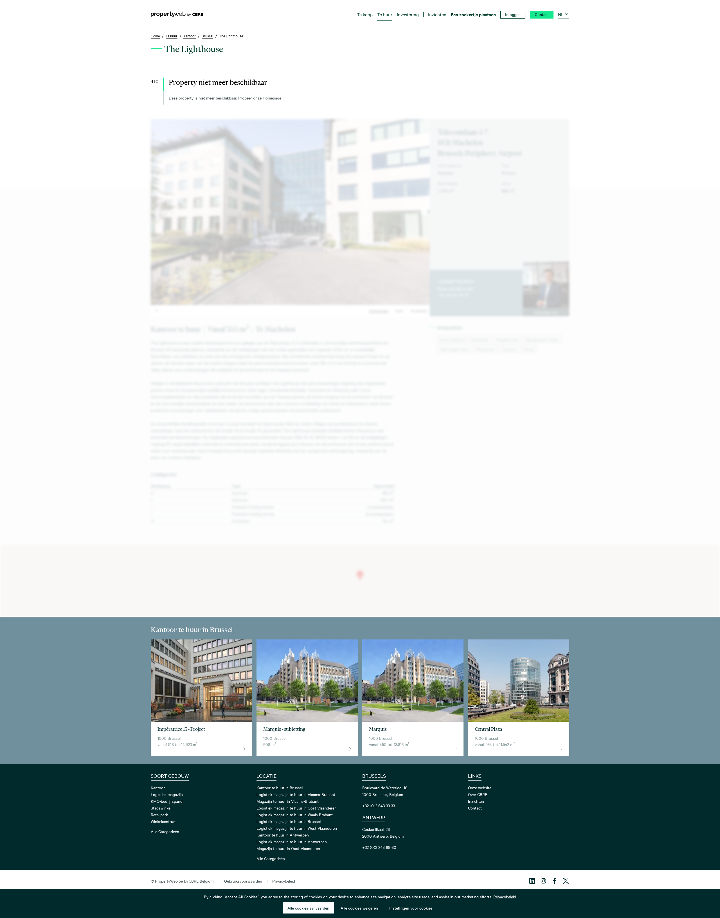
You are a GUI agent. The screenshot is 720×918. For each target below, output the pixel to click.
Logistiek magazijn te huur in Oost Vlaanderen (296, 808)
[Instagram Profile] (543, 881)
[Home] (177, 14)
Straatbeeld (419, 310)
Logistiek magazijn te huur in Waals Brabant (294, 814)
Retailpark (159, 814)
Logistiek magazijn (167, 794)
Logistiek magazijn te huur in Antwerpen (291, 841)
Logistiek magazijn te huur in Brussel (288, 821)
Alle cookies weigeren (359, 908)
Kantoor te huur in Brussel (279, 787)
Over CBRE (477, 794)
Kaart (399, 310)
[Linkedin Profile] (532, 881)
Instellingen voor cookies (411, 908)
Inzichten (476, 801)
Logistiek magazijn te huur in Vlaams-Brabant (295, 794)
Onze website (479, 787)
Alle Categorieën (165, 831)
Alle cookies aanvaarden (308, 908)
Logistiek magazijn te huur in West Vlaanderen (296, 828)
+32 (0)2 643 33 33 (378, 805)
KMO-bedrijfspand (167, 801)
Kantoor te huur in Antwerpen (282, 835)
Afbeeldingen (379, 310)
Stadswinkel (161, 808)
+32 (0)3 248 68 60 (379, 847)
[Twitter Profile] (565, 881)
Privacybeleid (283, 881)
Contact (475, 808)
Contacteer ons (546, 312)
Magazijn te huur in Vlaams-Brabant (287, 801)
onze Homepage (267, 98)
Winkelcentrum (163, 821)
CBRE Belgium (201, 881)
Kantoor (158, 787)
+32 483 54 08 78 (453, 295)
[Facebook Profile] (554, 881)
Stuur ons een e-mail (455, 288)
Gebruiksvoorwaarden (243, 881)
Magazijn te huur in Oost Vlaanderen (288, 848)
